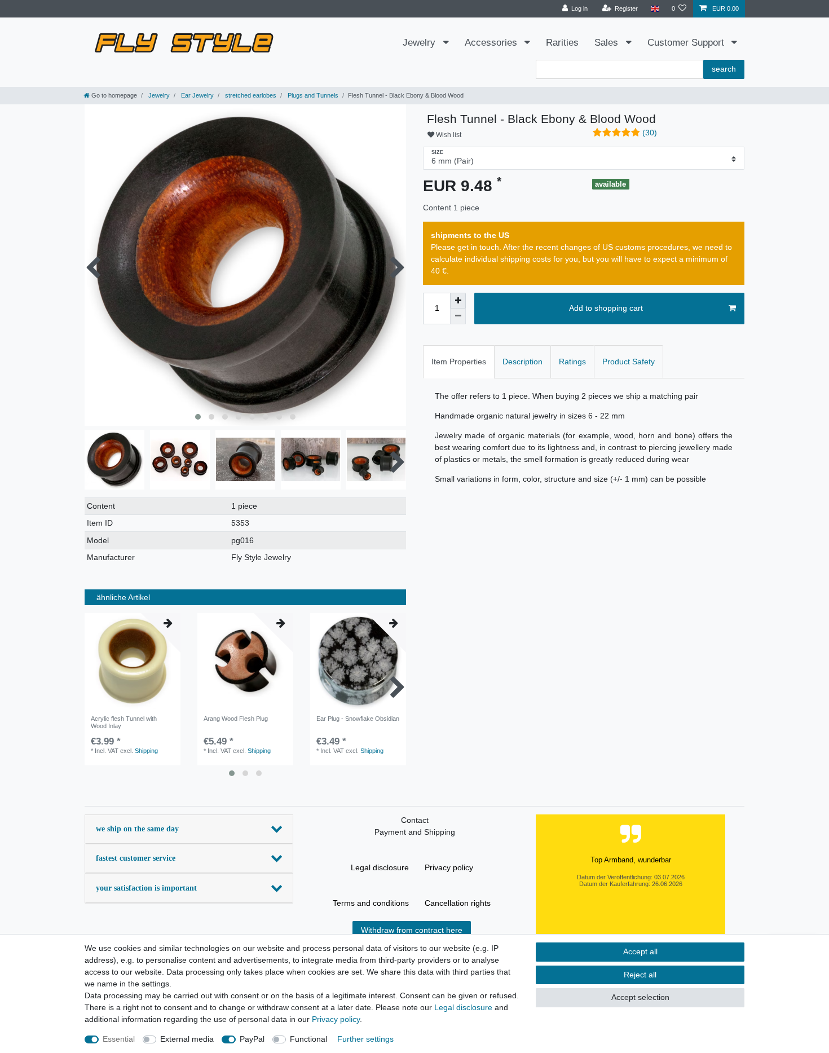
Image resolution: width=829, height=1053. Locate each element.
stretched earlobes (249, 95)
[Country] (654, 8)
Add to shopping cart (606, 307)
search (724, 68)
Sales (607, 42)
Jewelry (420, 42)
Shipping (146, 750)
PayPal (252, 1038)
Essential (119, 1038)
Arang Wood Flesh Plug (236, 718)
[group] (132, 661)
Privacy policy (449, 867)
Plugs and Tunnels (312, 95)
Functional (308, 1038)
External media (187, 1038)
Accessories (492, 42)
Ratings (572, 361)
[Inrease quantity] (458, 301)
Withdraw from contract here (411, 930)
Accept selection (640, 997)
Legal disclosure (380, 867)
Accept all (640, 951)
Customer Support (687, 42)
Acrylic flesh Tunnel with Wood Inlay (124, 722)
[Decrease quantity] (458, 316)
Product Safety (628, 361)
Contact (415, 820)
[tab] (459, 361)
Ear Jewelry (196, 95)
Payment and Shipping (414, 831)
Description (522, 361)
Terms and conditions (371, 902)
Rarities (562, 42)
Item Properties (458, 361)
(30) (649, 132)
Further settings (365, 1038)
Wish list (447, 135)
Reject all (640, 974)
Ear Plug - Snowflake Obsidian (357, 718)
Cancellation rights (458, 902)
